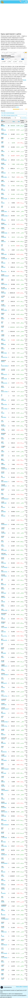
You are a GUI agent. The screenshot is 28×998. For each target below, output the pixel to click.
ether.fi (2, 473)
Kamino (3, 889)
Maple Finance (4, 708)
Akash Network (4, 824)
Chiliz (2, 858)
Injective (3, 507)
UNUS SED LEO (4, 177)
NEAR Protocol (4, 275)
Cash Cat (3, 700)
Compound (3, 756)
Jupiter (2, 451)
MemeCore (3, 271)
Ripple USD (4, 288)
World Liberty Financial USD (4, 211)
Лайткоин (3, 220)
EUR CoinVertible (4, 811)
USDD (2, 335)
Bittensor (3, 267)
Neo (2, 828)
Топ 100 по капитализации (7, 113)
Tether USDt (4, 134)
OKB (2, 280)
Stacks (2, 545)
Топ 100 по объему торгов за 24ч (9, 115)
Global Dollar (4, 232)
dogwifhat (3, 743)
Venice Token (4, 408)
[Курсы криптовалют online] (2, 2)
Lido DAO (3, 631)
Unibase (3, 618)
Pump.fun (3, 305)
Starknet (3, 786)
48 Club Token (4, 721)
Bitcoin (3, 125)
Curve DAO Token (4, 550)
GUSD (2, 850)
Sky (2, 322)
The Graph (3, 773)
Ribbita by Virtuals (4, 666)
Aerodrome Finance (4, 524)
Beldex (2, 460)
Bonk (2, 648)
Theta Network (4, 790)
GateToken (3, 417)
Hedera (3, 228)
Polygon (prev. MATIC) (4, 383)
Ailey (2, 897)
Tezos (2, 678)
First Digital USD (4, 575)
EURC (2, 558)
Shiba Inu (3, 241)
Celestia (3, 601)
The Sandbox (4, 957)
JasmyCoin (3, 704)
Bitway (2, 387)
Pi (1, 395)
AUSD (2, 730)
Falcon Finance (4, 636)
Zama (2, 970)
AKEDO (3, 781)
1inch (2, 940)
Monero (3, 181)
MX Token (3, 841)
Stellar (2, 194)
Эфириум (3, 130)
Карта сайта (19, 986)
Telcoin (2, 798)
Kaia (2, 747)
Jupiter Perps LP (4, 404)
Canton (3, 202)
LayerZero (3, 563)
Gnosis (2, 605)
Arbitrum (3, 464)
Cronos (3, 250)
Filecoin (3, 477)
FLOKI (2, 661)
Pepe (2, 327)
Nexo (2, 490)
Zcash (2, 168)
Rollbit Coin (4, 931)
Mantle (2, 318)
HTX (2, 331)
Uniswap (3, 262)
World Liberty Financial (4, 310)
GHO (2, 455)
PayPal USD (4, 258)
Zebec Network (4, 768)
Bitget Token (4, 353)
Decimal (3, 190)
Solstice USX (4, 610)
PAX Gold (3, 292)
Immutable (3, 653)
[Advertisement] (14, 18)
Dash (2, 537)
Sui (2, 245)
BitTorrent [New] (4, 640)
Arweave (3, 871)
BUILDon (3, 914)
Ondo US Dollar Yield (4, 284)
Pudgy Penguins (4, 468)
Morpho (3, 361)
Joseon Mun (4, 846)
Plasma (3, 687)
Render (3, 434)
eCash (2, 876)
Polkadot (3, 340)
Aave (2, 301)
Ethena (2, 348)
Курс (14, 121)
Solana (2, 151)
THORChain (4, 837)
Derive (2, 961)
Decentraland (4, 863)
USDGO (3, 370)
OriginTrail (3, 816)
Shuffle (2, 901)
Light (2, 966)
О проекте (25, 986)
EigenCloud (4, 803)
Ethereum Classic (4, 374)
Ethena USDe (4, 215)
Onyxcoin (3, 884)
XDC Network (4, 481)
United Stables (4, 365)
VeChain (3, 515)
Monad (2, 588)
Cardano (3, 185)
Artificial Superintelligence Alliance (4, 571)
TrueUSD (3, 533)
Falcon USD (4, 378)
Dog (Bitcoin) (4, 944)
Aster (2, 297)
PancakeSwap (4, 498)
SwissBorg (3, 807)
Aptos (2, 541)
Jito (2, 644)
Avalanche (3, 237)
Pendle (2, 623)
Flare (2, 494)
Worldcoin (3, 344)
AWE (2, 974)
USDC (2, 147)
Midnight (3, 597)
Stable (2, 447)
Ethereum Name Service (4, 683)
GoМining (3, 906)
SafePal (3, 910)
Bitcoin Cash (4, 198)
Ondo (2, 314)
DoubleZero (4, 751)
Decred (3, 691)
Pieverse (3, 614)
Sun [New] (3, 593)
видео (17, 107)
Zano (2, 923)
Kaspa (2, 438)
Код (2, 120)
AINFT (2, 657)
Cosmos (3, 430)
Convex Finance (4, 696)
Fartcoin (3, 738)
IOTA (2, 764)
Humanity (3, 893)
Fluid (2, 979)
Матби (24, 79)
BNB (2, 138)
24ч (19, 121)
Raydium (3, 734)
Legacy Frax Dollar (4, 726)
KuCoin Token (4, 391)
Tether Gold (4, 254)
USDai (2, 528)
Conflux (3, 670)
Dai (2, 207)
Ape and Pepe (4, 674)
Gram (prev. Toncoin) (4, 224)
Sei (2, 580)
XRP (2, 142)
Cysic (2, 949)
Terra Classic (4, 627)
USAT (2, 777)
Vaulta (2, 936)
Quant (2, 443)
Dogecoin (3, 164)
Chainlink (3, 172)
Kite (2, 717)
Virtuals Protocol (4, 554)
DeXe (2, 833)
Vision (2, 867)
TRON (2, 155)
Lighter (2, 413)
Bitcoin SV (3, 584)
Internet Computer (4, 357)
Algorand (3, 425)
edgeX (2, 927)
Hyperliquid (4, 160)
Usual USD (3, 503)
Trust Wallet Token (4, 760)
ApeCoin (3, 880)
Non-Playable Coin (4, 953)
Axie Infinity (4, 820)
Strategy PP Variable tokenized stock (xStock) (4, 854)
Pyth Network (4, 567)
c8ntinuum (3, 400)
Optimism (3, 713)
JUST (2, 421)
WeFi (2, 794)
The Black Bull (4, 919)
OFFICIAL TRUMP (4, 485)
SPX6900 (3, 511)
